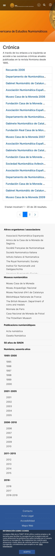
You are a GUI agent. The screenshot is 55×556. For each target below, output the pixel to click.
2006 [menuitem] (9, 428)
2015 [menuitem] (8, 473)
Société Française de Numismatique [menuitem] (25, 248)
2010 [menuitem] (8, 446)
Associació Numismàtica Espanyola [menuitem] (25, 235)
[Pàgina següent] (35, 214)
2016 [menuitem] (8, 486)
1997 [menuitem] (8, 370)
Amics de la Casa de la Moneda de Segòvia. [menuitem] (24, 242)
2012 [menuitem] (8, 459)
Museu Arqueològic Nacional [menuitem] (21, 287)
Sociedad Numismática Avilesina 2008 (29, 163)
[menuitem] (27, 229)
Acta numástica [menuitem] (14, 331)
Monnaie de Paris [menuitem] (15, 309)
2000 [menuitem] (9, 384)
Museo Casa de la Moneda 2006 (25, 96)
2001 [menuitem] (8, 397)
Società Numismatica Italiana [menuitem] (21, 252)
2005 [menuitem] (9, 415)
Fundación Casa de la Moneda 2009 (27, 183)
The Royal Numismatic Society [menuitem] (22, 261)
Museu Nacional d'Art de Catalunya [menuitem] (25, 292)
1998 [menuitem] (8, 375)
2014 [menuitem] (8, 468)
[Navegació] (4, 5)
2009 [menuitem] (9, 441)
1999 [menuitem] (8, 379)
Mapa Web (27, 525)
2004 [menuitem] (9, 410)
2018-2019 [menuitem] (11, 495)
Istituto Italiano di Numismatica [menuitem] (22, 256)
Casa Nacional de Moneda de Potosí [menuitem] (25, 313)
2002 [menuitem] (9, 401)
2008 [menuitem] (9, 437)
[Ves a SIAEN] (21, 5)
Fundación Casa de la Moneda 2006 (27, 103)
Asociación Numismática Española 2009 (30, 170)
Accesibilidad (27, 520)
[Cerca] (44, 5)
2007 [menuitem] (9, 432)
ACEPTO (27, 552)
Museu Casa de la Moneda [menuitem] (20, 283)
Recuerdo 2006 (15, 69)
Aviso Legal (27, 515)
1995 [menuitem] (8, 361)
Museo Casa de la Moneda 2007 (25, 136)
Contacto (27, 511)
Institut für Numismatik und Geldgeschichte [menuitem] (20, 267)
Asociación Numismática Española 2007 (30, 110)
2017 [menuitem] (8, 490)
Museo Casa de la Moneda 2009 (25, 197)
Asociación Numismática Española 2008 (30, 143)
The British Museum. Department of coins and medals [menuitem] (25, 303)
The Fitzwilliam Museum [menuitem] (19, 318)
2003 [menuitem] (9, 406)
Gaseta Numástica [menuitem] (16, 335)
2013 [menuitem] (8, 464)
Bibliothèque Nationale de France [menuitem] (23, 296)
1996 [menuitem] (8, 366)
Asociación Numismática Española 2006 (30, 90)
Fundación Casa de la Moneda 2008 (27, 157)
